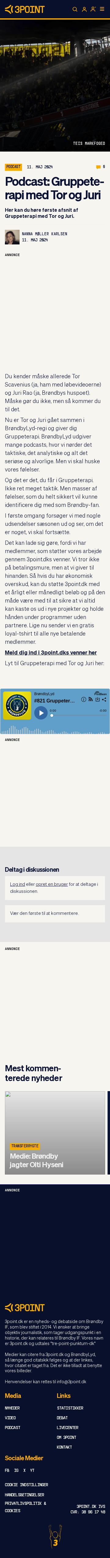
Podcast (12, 1428)
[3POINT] (55, 1307)
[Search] (75, 9)
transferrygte (24, 1146)
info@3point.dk (71, 1382)
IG (16, 1471)
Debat (62, 1418)
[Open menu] (102, 9)
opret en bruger (52, 884)
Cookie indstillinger (26, 1485)
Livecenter (67, 1428)
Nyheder (12, 1408)
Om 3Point (66, 1438)
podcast (13, 167)
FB (7, 1471)
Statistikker (70, 1408)
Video (10, 1418)
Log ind (17, 884)
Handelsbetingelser (24, 1495)
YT (32, 1471)
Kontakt (64, 1448)
